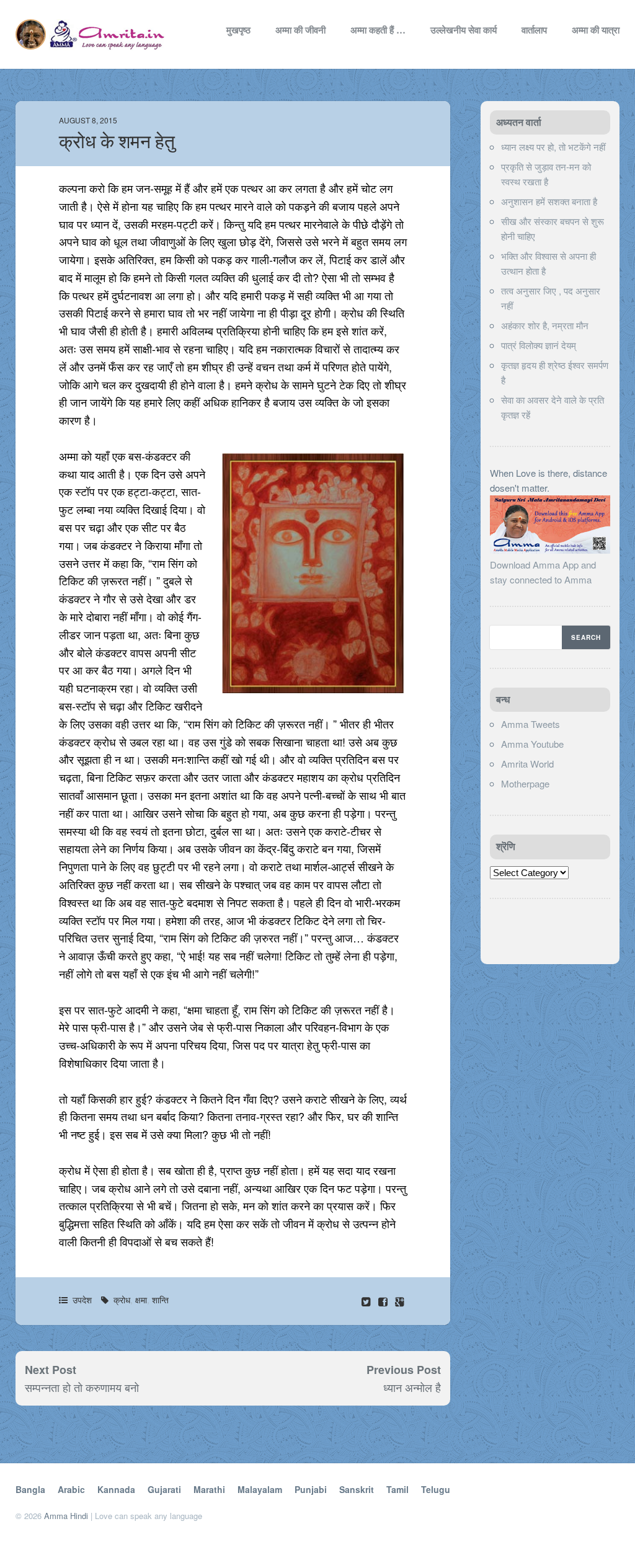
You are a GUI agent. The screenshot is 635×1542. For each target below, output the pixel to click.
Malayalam (260, 1489)
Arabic (71, 1489)
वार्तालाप (534, 30)
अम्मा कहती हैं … (378, 30)
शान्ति (160, 1299)
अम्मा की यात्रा (595, 30)
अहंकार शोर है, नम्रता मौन (544, 325)
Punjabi (311, 1489)
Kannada (116, 1489)
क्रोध (121, 1299)
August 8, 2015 (88, 120)
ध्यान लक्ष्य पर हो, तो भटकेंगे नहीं (553, 146)
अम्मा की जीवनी (300, 30)
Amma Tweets (530, 723)
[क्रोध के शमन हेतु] (384, 1301)
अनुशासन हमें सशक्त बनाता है (549, 201)
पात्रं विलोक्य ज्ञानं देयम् (538, 345)
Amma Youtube (532, 743)
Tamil (397, 1489)
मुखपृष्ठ (238, 30)
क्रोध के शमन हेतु (117, 142)
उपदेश (82, 1299)
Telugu (435, 1489)
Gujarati (164, 1489)
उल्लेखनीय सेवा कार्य (463, 30)
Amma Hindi (66, 1516)
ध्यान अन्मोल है (412, 1387)
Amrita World (527, 763)
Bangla (30, 1489)
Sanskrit (356, 1489)
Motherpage (525, 783)
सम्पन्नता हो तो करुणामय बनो (82, 1387)
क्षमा (141, 1299)
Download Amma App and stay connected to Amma (543, 572)
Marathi (209, 1489)
